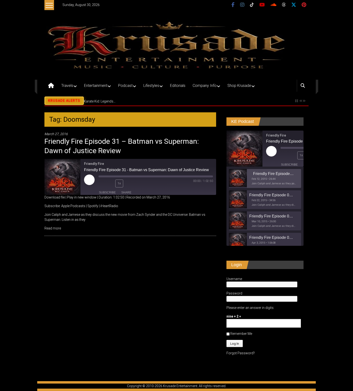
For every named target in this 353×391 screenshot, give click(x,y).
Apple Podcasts (73, 206)
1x (119, 183)
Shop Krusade (239, 85)
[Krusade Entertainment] (51, 86)
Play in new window (82, 197)
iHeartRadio (109, 206)
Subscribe (107, 192)
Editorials (177, 85)
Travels (67, 85)
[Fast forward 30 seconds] (129, 183)
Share (126, 192)
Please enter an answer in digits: (250, 308)
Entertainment (95, 85)
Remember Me (241, 334)
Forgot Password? (240, 353)
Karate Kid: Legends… (100, 101)
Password (234, 293)
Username (234, 279)
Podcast (125, 85)
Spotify (92, 206)
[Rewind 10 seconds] (110, 183)
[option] (265, 178)
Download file (54, 197)
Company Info (205, 85)
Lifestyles (151, 85)
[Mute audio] (102, 183)
